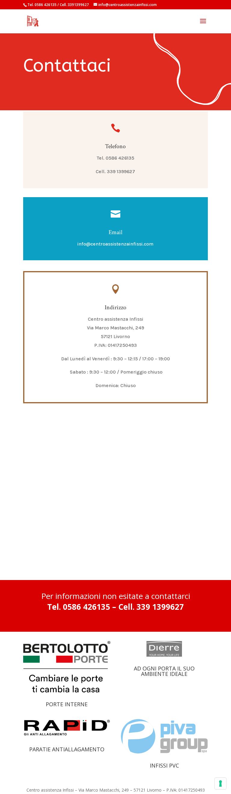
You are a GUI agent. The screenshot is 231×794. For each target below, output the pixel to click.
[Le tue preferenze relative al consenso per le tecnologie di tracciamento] (220, 783)
